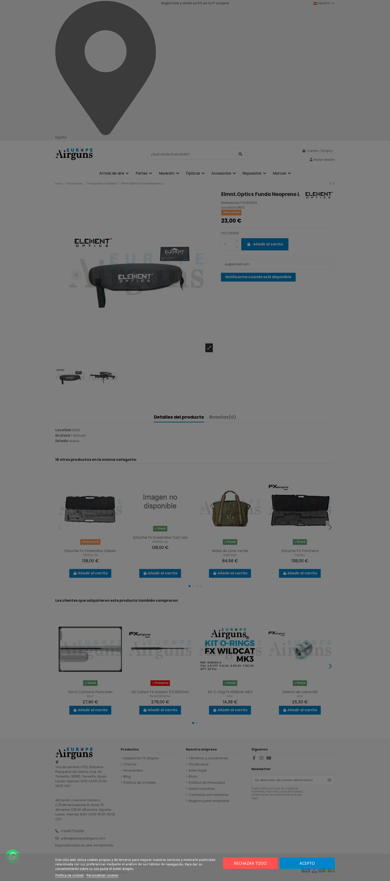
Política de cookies (69, 875)
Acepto (307, 863)
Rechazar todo (250, 863)
